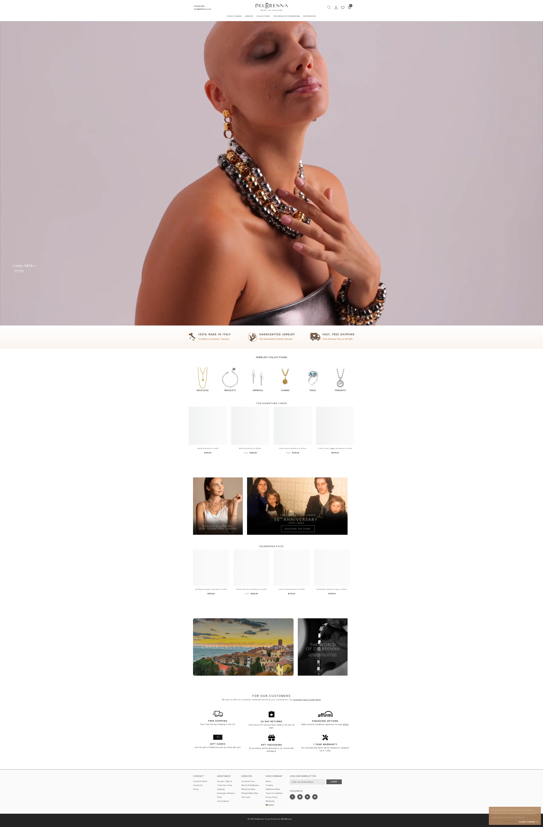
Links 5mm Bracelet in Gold (292, 589)
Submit (334, 782)
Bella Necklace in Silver (250, 448)
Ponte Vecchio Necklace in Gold (251, 589)
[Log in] (336, 7)
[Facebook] (292, 797)
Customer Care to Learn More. (307, 699)
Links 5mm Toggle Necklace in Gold (335, 448)
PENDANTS (340, 390)
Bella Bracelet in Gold (208, 448)
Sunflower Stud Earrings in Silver (332, 589)
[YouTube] (315, 797)
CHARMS (285, 390)
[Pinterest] (307, 797)
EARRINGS (258, 390)
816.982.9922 (199, 6)
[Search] (319, 8)
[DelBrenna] (202, 378)
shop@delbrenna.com (202, 9)
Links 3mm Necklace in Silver (292, 448)
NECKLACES (203, 390)
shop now (19, 271)
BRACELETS (230, 390)
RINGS (313, 390)
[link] (271, 337)
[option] (202, 379)
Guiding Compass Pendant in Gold (211, 589)
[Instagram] (300, 797)
